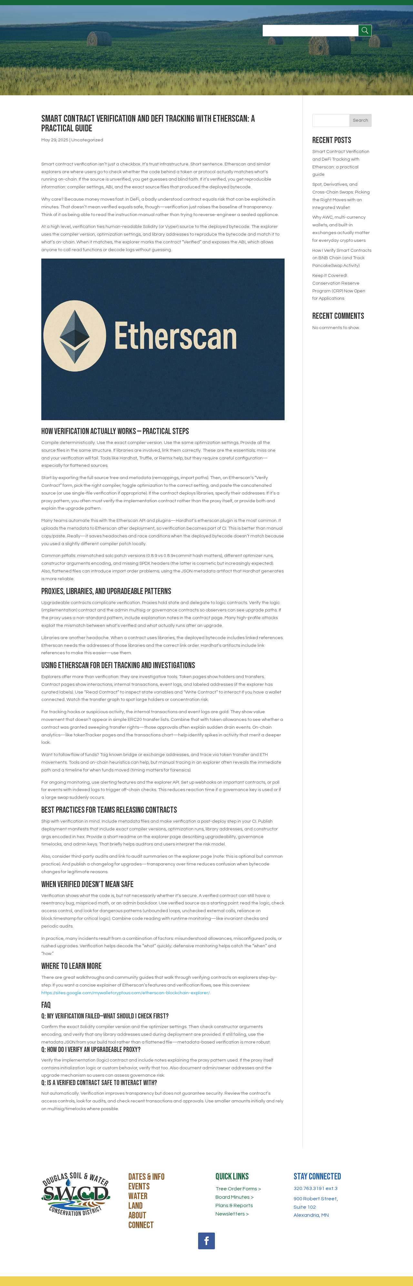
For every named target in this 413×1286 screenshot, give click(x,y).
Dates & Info (146, 1178)
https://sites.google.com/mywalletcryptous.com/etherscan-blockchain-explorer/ (125, 993)
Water (137, 1197)
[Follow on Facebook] (206, 1241)
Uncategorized (87, 140)
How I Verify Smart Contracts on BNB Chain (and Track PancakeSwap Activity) (341, 258)
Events (139, 1188)
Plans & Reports (234, 1205)
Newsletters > (232, 1213)
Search (360, 120)
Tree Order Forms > (238, 1188)
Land (135, 1207)
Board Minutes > (235, 1197)
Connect (141, 1226)
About (137, 1217)
